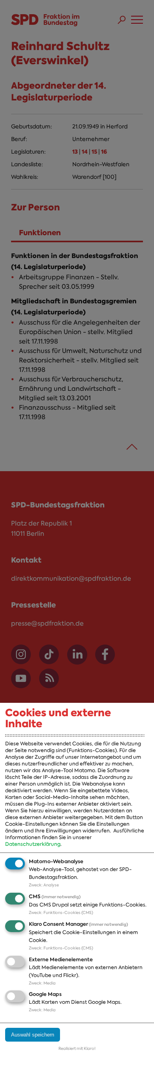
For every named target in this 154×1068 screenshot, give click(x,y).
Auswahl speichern (32, 1035)
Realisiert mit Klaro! (77, 1048)
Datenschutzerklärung (32, 844)
